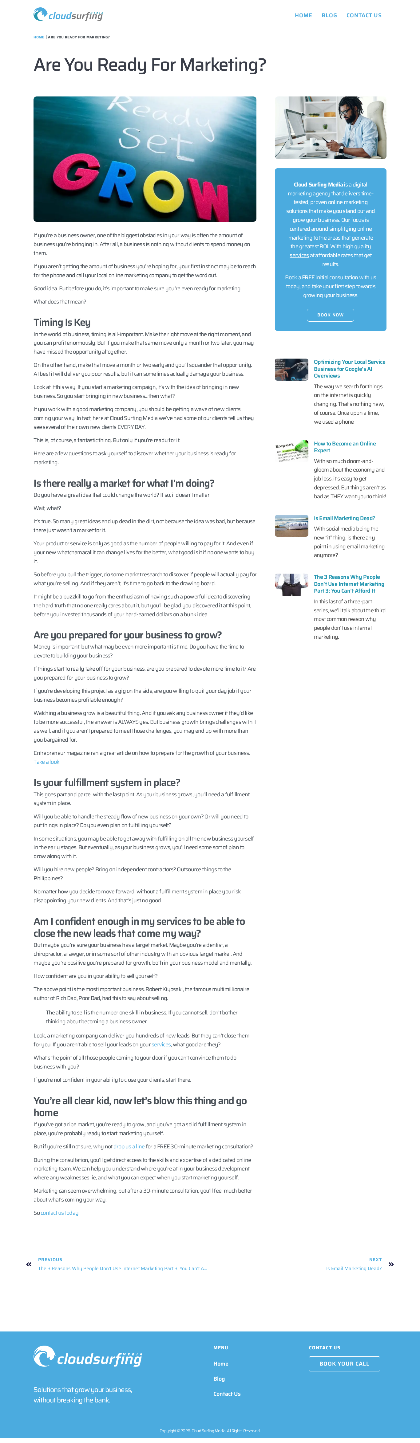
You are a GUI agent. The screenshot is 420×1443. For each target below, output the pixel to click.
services (161, 1044)
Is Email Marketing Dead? (344, 518)
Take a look (46, 762)
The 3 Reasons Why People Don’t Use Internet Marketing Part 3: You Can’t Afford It (349, 584)
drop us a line (129, 1146)
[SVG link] (68, 14)
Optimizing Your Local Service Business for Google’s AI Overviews (350, 369)
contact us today (59, 1213)
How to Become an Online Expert (345, 447)
